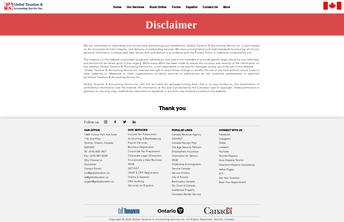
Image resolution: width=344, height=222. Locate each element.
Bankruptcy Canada (183, 181)
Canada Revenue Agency (186, 134)
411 (221, 173)
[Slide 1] (172, 28)
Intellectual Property (183, 189)
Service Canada (181, 168)
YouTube (224, 151)
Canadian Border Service (186, 194)
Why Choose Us (93, 160)
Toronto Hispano (228, 155)
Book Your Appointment (232, 182)
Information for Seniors (185, 155)
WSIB (175, 160)
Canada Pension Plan (184, 142)
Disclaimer (90, 164)
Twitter (222, 142)
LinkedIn (224, 147)
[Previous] (20, 24)
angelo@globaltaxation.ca (99, 181)
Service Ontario (181, 172)
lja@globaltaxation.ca (96, 177)
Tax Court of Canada (183, 185)
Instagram (225, 138)
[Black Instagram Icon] (106, 122)
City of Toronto (180, 177)
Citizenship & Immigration (186, 164)
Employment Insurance (185, 151)
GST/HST (177, 138)
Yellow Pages (226, 169)
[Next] (324, 24)
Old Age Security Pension (186, 147)
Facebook (224, 134)
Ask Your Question (229, 177)
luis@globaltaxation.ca (97, 172)
